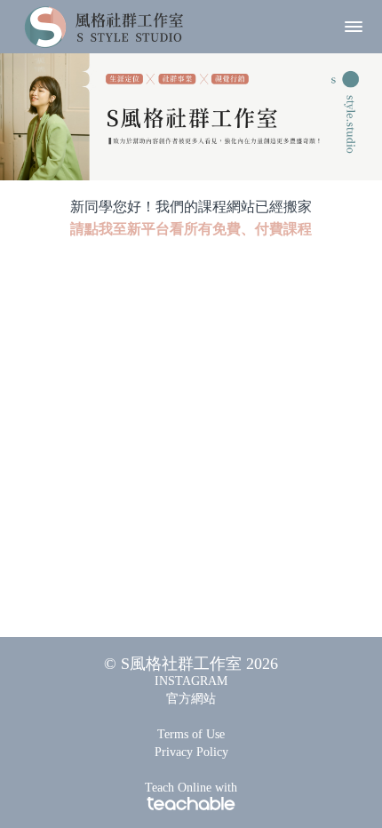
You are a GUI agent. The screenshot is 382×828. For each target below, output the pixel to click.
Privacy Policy (191, 752)
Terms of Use (191, 734)
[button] (353, 27)
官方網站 (191, 698)
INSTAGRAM (191, 681)
